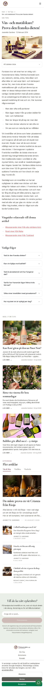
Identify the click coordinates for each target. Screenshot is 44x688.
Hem (3, 12)
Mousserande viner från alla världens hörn (23, 227)
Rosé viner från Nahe (14, 231)
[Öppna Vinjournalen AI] (38, 682)
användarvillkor (7, 670)
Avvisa (22, 679)
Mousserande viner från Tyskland (19, 235)
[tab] (7, 469)
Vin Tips (10, 12)
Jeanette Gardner (8, 32)
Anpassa (22, 674)
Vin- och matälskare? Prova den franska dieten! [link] (17, 14)
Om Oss (22, 652)
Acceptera (22, 684)
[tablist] (22, 470)
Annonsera (22, 655)
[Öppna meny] (40, 3)
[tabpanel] (22, 530)
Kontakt (22, 658)
